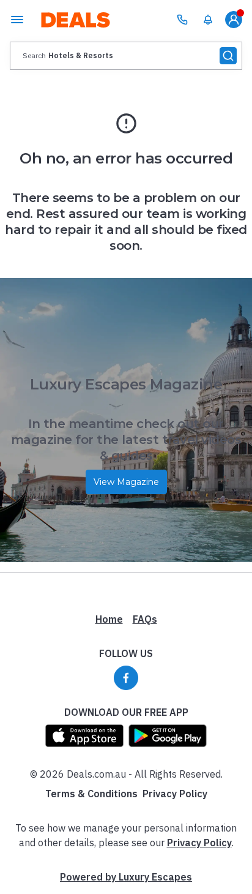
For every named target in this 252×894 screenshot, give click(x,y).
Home (109, 619)
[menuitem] (208, 19)
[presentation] (126, 55)
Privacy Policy (175, 793)
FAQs (145, 619)
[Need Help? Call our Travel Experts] (182, 19)
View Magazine (126, 481)
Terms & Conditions (91, 793)
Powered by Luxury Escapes (126, 877)
